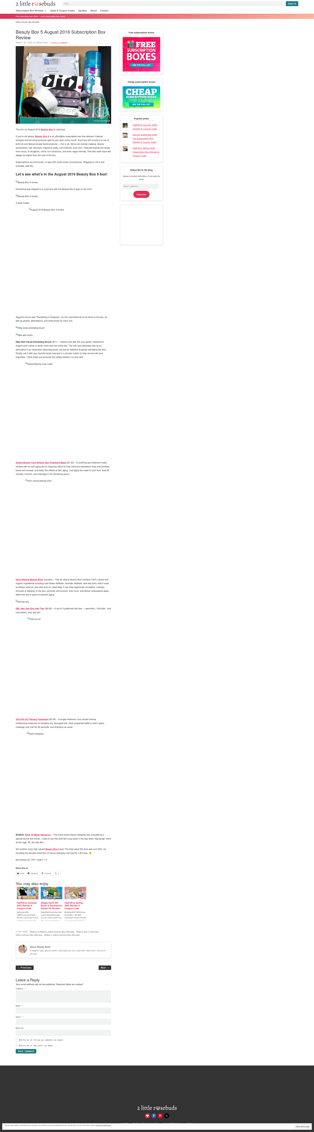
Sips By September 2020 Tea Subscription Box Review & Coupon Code (145, 138)
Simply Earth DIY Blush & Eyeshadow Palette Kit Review (51, 905)
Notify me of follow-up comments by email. (41, 1040)
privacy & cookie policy (103, 1125)
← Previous (24, 967)
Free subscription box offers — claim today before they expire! (40, 16)
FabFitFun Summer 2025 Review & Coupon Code (27, 905)
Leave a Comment (59, 42)
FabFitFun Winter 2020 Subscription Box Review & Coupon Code (146, 151)
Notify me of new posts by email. (36, 1046)
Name (19, 1006)
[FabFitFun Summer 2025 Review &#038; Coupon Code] (28, 893)
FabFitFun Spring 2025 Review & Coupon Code (74, 905)
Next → (105, 967)
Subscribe (141, 194)
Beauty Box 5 (48, 129)
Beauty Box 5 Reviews (87, 932)
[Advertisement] (141, 224)
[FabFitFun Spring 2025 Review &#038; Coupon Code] (75, 893)
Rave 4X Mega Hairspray (38, 834)
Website (19, 1028)
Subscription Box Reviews (29, 935)
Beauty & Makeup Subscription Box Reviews (52, 932)
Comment (21, 989)
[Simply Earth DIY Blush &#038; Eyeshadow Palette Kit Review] (51, 893)
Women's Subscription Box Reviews (62, 935)
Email (19, 1017)
